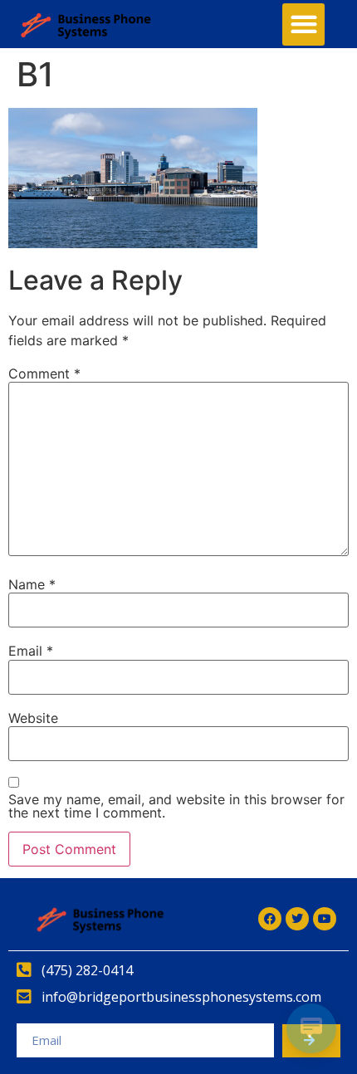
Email (30, 650)
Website (33, 718)
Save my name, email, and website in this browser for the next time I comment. (176, 806)
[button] (303, 24)
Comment (44, 373)
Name (32, 584)
